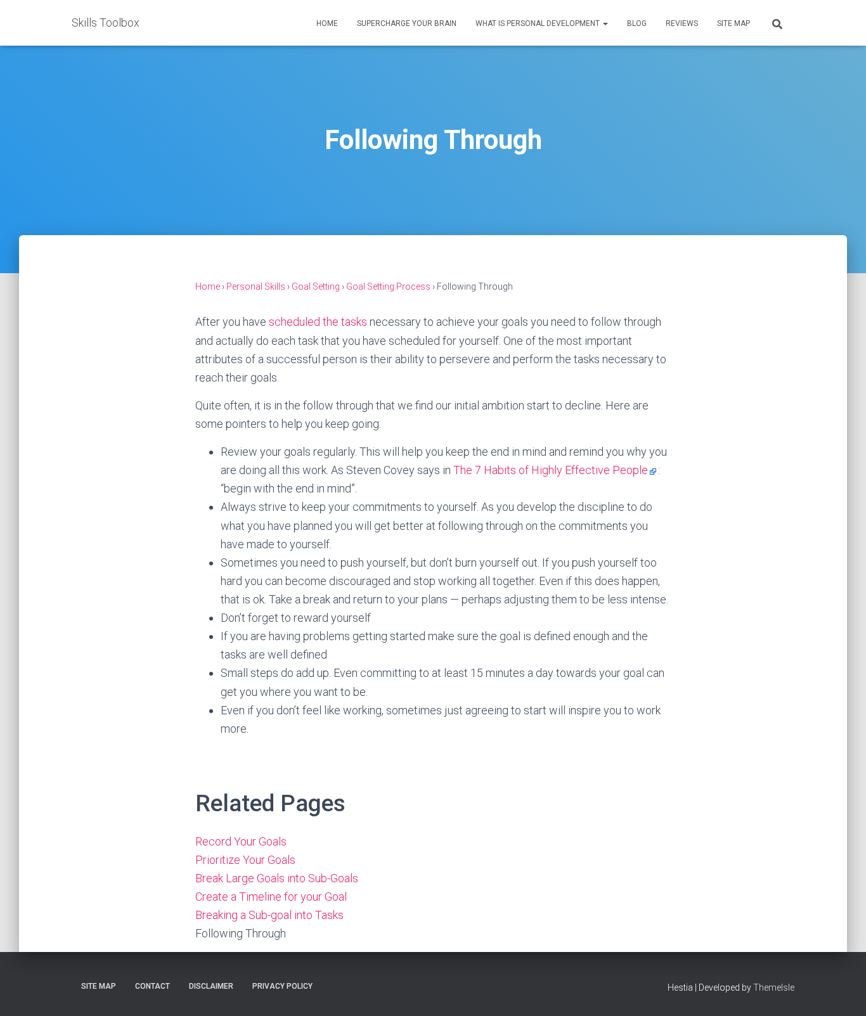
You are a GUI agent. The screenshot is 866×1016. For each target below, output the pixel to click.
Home (327, 23)
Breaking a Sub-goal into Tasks (269, 915)
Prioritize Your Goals (245, 859)
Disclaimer (211, 986)
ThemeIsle (773, 987)
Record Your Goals (241, 841)
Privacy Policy (282, 986)
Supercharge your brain (406, 23)
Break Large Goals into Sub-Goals (276, 878)
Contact (152, 986)
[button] (605, 23)
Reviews (682, 23)
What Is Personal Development (538, 23)
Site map (733, 23)
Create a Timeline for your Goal (271, 896)
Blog (637, 23)
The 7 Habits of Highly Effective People (550, 470)
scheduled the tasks (318, 321)
